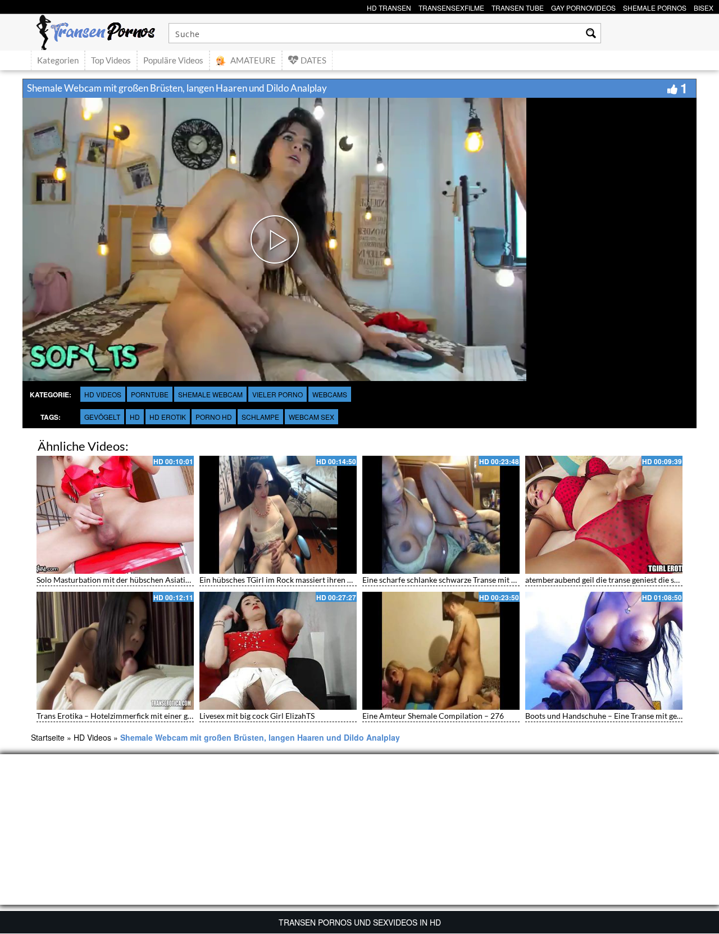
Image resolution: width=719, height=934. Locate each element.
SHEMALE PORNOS (654, 6)
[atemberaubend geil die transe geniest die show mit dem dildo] (603, 515)
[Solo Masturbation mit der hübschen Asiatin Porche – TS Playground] (115, 515)
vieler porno (277, 394)
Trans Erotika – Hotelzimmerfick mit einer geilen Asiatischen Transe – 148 (165, 715)
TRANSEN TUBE (518, 6)
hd (135, 416)
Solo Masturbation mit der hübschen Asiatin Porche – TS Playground (156, 579)
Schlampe (260, 416)
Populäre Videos (173, 60)
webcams (329, 394)
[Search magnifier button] (590, 33)
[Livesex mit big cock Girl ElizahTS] (278, 651)
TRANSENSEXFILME (451, 6)
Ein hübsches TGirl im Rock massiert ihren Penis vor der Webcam (312, 579)
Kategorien (58, 60)
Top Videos (111, 60)
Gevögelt (102, 416)
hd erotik (167, 416)
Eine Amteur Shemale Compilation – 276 (433, 715)
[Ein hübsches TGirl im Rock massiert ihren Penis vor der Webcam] (278, 515)
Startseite (48, 737)
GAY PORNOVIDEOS (583, 6)
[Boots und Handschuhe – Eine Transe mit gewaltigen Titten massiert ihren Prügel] (603, 651)
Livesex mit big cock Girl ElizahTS (257, 715)
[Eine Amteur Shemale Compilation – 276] (441, 651)
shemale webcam (210, 394)
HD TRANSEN (389, 6)
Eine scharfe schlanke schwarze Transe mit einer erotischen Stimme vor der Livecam (507, 579)
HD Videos (102, 394)
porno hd (213, 416)
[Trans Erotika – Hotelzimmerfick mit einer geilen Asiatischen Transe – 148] (115, 651)
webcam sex (311, 416)
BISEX (703, 6)
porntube (150, 394)
